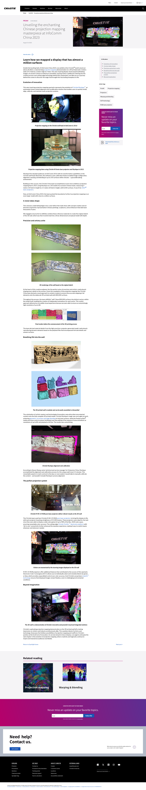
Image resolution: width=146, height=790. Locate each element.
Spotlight (31, 13)
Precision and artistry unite (112, 68)
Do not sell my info (47, 786)
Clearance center (16, 773)
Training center (36, 771)
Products (27, 8)
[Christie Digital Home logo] (10, 8)
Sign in (140, 2)
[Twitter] (103, 765)
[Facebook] (98, 765)
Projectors (103, 92)
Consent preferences (25, 786)
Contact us (35, 766)
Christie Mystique (79, 87)
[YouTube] (119, 765)
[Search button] (143, 8)
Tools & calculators (37, 775)
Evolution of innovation (111, 64)
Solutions (42, 8)
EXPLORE (14, 763)
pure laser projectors (64, 518)
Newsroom (54, 773)
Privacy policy (33, 786)
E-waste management (63, 786)
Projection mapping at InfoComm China (43, 13)
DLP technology (105, 101)
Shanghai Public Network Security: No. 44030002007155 (91, 786)
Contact (116, 2)
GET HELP (35, 763)
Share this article (26, 54)
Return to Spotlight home (30, 644)
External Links (74, 763)
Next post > (119, 644)
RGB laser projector (106, 105)
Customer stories (55, 768)
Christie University (74, 768)
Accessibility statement (57, 775)
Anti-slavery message (55, 786)
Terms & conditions (39, 786)
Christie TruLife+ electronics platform (71, 524)
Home (24, 13)
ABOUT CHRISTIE (56, 763)
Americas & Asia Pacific (126, 2)
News (109, 2)
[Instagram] (114, 765)
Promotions (15, 768)
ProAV (102, 88)
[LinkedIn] (108, 765)
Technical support (36, 773)
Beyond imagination (110, 77)
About (66, 8)
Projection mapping (113, 88)
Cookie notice (18, 786)
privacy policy (80, 719)
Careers (53, 766)
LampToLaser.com (74, 766)
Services (50, 8)
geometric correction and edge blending (42, 418)
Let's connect (15, 748)
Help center (58, 8)
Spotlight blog (15, 775)
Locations (53, 771)
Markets (35, 8)
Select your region (102, 769)
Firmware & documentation (39, 768)
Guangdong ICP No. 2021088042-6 (74, 786)
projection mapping (50, 70)
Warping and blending (106, 96)
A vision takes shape (110, 66)
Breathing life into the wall (111, 70)
